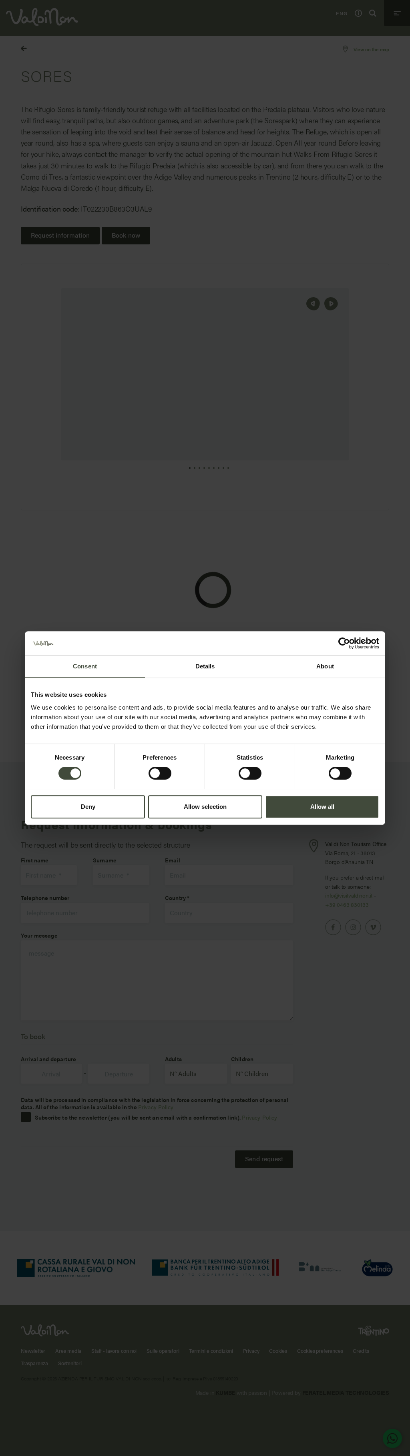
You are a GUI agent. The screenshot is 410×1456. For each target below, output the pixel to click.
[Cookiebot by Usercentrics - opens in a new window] (344, 643)
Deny (88, 806)
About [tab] (325, 666)
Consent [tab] (85, 666)
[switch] (160, 773)
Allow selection (205, 806)
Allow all (322, 806)
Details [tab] (205, 666)
